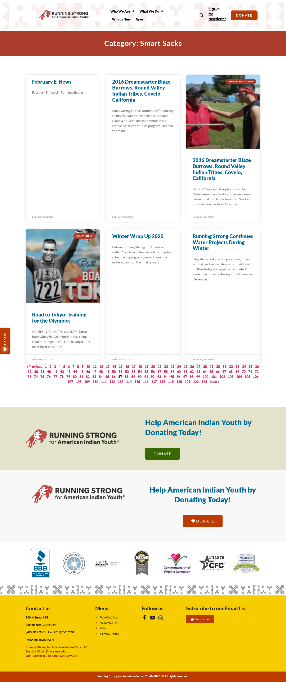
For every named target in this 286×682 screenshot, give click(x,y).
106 (256, 377)
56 (153, 371)
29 (211, 366)
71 (250, 371)
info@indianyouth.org (40, 639)
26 (192, 366)
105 (247, 377)
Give (139, 19)
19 (146, 366)
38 (36, 371)
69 (237, 371)
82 (88, 377)
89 (133, 377)
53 (133, 371)
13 (108, 366)
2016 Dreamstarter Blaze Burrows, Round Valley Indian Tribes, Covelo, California (141, 91)
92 (153, 377)
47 (94, 371)
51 (120, 371)
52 (127, 371)
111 (104, 382)
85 (107, 377)
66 (218, 371)
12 (101, 366)
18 (140, 366)
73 (29, 377)
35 (250, 366)
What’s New (121, 19)
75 (42, 377)
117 (154, 382)
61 (185, 371)
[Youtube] (152, 617)
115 (137, 382)
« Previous (34, 366)
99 (198, 377)
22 (166, 366)
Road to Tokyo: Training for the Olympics (59, 317)
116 (145, 382)
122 (196, 382)
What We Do (149, 11)
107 (70, 382)
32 (231, 366)
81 (81, 377)
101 (214, 377)
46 (88, 371)
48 (101, 371)
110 (95, 382)
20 (153, 366)
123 (204, 382)
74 (36, 377)
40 (49, 371)
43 (68, 371)
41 (55, 371)
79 (68, 377)
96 (178, 377)
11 (95, 366)
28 (205, 366)
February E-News (52, 82)
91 (146, 377)
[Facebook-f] (144, 617)
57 (159, 371)
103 (230, 377)
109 (87, 382)
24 (179, 366)
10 (88, 366)
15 (120, 366)
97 (185, 377)
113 (120, 382)
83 (94, 377)
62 (192, 371)
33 (237, 366)
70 (244, 371)
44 (75, 371)
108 (78, 382)
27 (198, 366)
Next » (215, 382)
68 (231, 371)
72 (257, 371)
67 (224, 371)
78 (62, 377)
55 (146, 371)
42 (62, 371)
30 (218, 366)
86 (114, 377)
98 (191, 377)
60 (179, 371)
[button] (202, 15)
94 (165, 377)
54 (140, 371)
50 (114, 371)
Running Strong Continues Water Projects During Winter (223, 242)
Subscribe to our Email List (216, 608)
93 (159, 377)
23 (172, 366)
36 (257, 366)
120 (179, 382)
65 (211, 371)
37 (29, 371)
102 (222, 377)
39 (42, 371)
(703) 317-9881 (36, 632)
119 (171, 382)
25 (185, 366)
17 (133, 366)
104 (239, 377)
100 (205, 377)
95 (172, 377)
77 (55, 377)
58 (166, 371)
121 (187, 382)
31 (224, 366)
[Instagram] (160, 617)
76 (49, 377)
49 (107, 371)
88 (127, 377)
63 (198, 371)
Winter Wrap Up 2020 (138, 236)
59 (172, 371)
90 (140, 377)
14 (114, 366)
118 (162, 382)
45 (81, 371)
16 (127, 366)
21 (159, 366)
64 (205, 371)
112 (112, 382)
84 (101, 377)
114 (129, 382)
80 (75, 377)
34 (244, 366)
